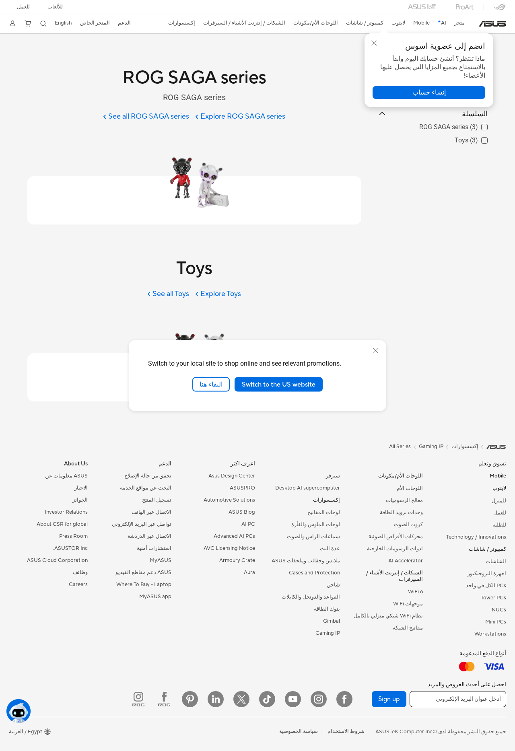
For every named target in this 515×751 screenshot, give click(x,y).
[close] (376, 350)
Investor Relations (66, 512)
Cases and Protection (314, 573)
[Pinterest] (190, 699)
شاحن (333, 585)
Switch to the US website (278, 384)
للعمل (23, 7)
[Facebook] (344, 699)
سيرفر (333, 476)
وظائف (80, 572)
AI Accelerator (405, 561)
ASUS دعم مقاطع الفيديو (143, 572)
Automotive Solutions (229, 500)
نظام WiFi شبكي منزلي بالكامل (388, 616)
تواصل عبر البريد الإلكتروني (141, 524)
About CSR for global (62, 524)
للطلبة (499, 525)
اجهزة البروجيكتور (487, 573)
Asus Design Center (231, 476)
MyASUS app (155, 596)
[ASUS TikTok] (267, 699)
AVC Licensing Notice (229, 548)
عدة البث (330, 548)
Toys (481, 138)
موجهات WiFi (408, 604)
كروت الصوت (408, 524)
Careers (78, 584)
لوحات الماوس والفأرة (315, 524)
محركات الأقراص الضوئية (396, 536)
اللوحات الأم (410, 488)
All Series (400, 446)
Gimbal (331, 621)
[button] (55, 7)
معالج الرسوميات (404, 500)
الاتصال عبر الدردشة (149, 536)
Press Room (73, 536)
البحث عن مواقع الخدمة (145, 488)
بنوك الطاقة (327, 609)
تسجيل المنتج (156, 500)
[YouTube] (293, 699)
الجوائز (80, 500)
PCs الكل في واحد (486, 585)
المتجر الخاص (95, 23)
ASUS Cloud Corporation (57, 560)
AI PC (248, 524)
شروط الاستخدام (346, 731)
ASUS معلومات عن (66, 476)
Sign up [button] (389, 699)
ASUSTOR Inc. (70, 548)
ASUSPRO (242, 488)
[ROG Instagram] (138, 699)
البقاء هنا (211, 384)
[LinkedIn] (216, 699)
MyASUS (160, 560)
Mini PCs (495, 622)
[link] (492, 24)
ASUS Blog (242, 512)
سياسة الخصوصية (298, 731)
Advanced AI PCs (234, 536)
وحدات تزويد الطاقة (401, 512)
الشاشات (496, 561)
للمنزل (499, 501)
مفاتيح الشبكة (408, 628)
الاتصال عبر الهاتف (151, 512)
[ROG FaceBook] (164, 699)
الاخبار (81, 488)
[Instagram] (319, 699)
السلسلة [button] (475, 113)
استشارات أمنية (154, 548)
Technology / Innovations (476, 537)
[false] (429, 92)
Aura (249, 572)
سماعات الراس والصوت (313, 536)
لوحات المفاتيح (323, 512)
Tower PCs (493, 598)
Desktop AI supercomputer (307, 488)
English (63, 23)
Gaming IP (327, 633)
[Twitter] (241, 699)
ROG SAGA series (463, 125)
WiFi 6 (415, 591)
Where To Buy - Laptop (143, 584)
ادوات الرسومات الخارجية (395, 548)
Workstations (490, 634)
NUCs (499, 610)
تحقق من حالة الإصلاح (147, 476)
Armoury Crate (237, 560)
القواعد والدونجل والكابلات (311, 597)
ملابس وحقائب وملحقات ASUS (306, 561)
